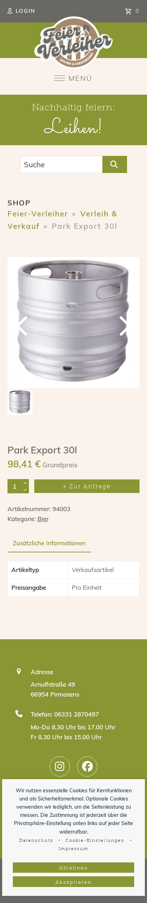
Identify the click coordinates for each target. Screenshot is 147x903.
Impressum (73, 849)
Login (25, 10)
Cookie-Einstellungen (95, 841)
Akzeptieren (73, 882)
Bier (43, 519)
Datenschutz (36, 841)
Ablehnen (73, 868)
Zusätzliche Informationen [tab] (49, 543)
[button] (73, 78)
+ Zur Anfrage (87, 487)
